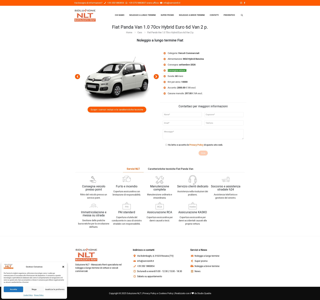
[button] (63, 267)
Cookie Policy (28, 295)
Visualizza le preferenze (54, 289)
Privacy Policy (39, 295)
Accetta (13, 289)
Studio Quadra (204, 293)
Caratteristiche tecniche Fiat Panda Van (170, 168)
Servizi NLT (133, 168)
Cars (140, 32)
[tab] (133, 168)
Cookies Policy (166, 293)
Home (129, 32)
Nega (34, 289)
